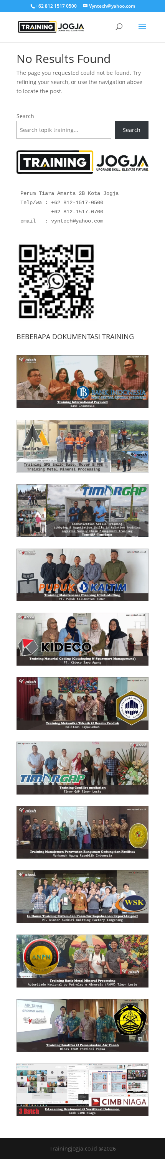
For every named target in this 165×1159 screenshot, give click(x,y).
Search (25, 116)
